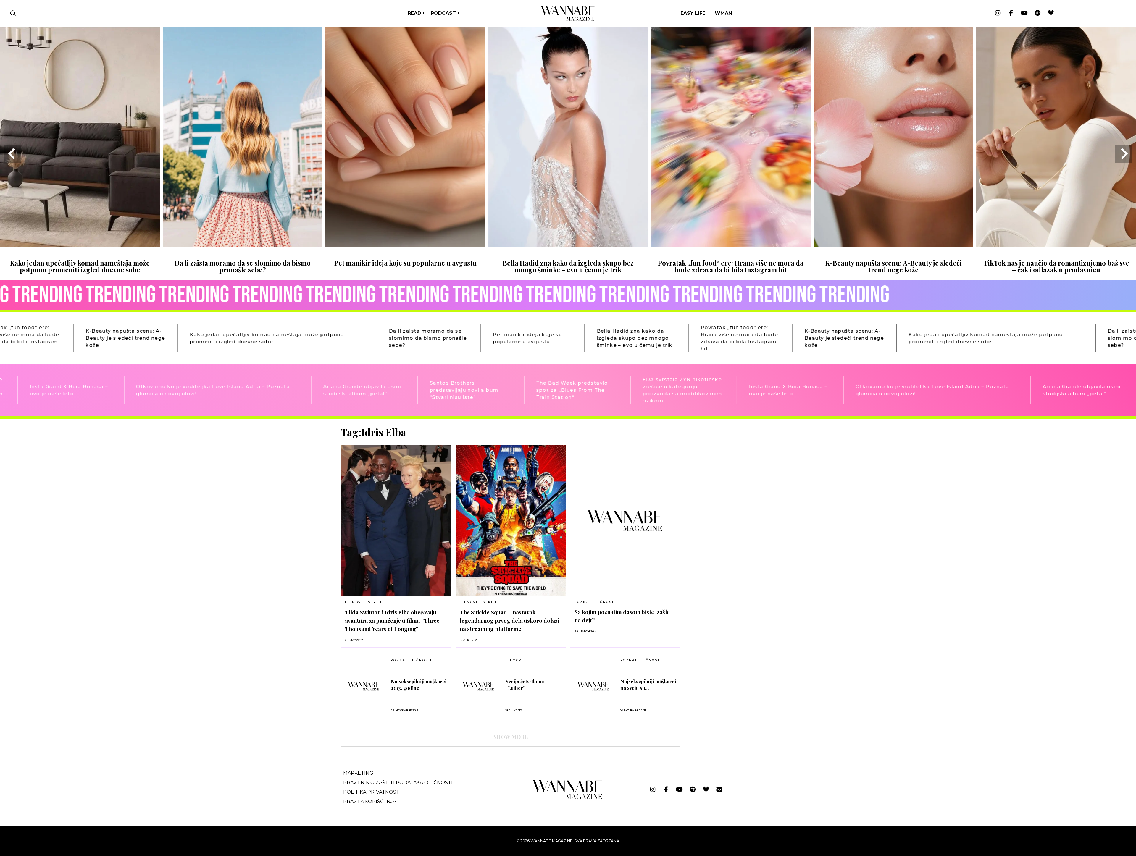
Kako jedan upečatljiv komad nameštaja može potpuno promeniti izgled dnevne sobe (80, 266)
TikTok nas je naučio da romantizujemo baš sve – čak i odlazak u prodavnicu (1056, 266)
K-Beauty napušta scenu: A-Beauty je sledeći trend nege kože (893, 266)
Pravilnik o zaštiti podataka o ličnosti (398, 782)
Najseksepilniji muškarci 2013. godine (418, 684)
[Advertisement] (729, 467)
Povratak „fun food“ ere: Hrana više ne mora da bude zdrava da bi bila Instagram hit (730, 266)
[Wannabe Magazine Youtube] (1024, 13)
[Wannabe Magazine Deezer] (1051, 13)
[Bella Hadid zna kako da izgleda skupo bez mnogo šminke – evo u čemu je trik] (568, 245)
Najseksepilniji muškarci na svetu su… (648, 684)
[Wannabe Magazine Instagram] (997, 13)
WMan (723, 13)
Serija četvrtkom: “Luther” (525, 684)
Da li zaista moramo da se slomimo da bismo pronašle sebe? (243, 266)
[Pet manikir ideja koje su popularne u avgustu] (405, 245)
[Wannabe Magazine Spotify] (1037, 13)
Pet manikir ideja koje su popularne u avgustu (405, 262)
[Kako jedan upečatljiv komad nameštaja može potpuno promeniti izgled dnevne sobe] (80, 245)
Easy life (692, 13)
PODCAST (443, 13)
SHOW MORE (510, 736)
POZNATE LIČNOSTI (595, 601)
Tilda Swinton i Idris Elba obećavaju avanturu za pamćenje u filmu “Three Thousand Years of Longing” (392, 620)
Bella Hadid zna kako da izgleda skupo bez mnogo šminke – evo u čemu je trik (568, 266)
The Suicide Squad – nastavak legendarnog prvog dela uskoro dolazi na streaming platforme (509, 620)
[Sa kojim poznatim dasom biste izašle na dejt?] (625, 520)
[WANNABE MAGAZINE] (568, 797)
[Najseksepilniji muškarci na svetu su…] (593, 686)
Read (414, 13)
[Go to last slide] (12, 154)
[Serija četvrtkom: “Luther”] (478, 686)
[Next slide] (1123, 154)
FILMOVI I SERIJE (364, 602)
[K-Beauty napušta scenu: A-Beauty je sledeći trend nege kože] (893, 245)
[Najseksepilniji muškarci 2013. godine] (364, 686)
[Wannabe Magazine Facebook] (1011, 13)
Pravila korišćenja (369, 801)
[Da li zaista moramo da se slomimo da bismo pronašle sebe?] (242, 245)
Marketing (358, 773)
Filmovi (515, 660)
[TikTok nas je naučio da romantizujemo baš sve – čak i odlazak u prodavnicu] (1056, 245)
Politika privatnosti (372, 792)
